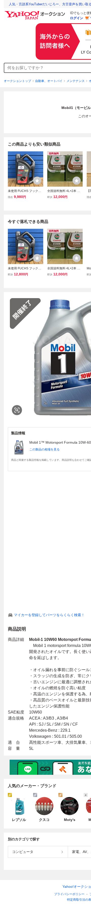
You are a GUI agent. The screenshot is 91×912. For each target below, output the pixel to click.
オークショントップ (17, 81)
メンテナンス (75, 81)
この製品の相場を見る (44, 449)
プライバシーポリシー (69, 894)
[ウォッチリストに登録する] (37, 181)
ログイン (76, 18)
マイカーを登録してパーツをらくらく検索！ (49, 615)
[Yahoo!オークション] (35, 12)
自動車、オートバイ (48, 81)
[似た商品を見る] (17, 410)
